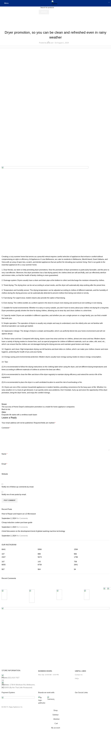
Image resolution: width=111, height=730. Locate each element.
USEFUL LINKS (80, 671)
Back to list (6, 409)
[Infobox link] (14, 597)
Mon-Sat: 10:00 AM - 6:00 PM (48, 675)
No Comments (22, 518)
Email (4, 464)
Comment (6, 428)
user (52, 43)
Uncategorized (14, 20)
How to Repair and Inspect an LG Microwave (19, 514)
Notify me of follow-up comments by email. (18, 487)
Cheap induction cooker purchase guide (17, 522)
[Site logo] (54, 3)
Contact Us (78, 675)
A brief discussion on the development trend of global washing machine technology (33, 531)
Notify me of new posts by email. (14, 494)
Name (4, 454)
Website (5, 474)
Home (4, 20)
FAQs (77, 678)
